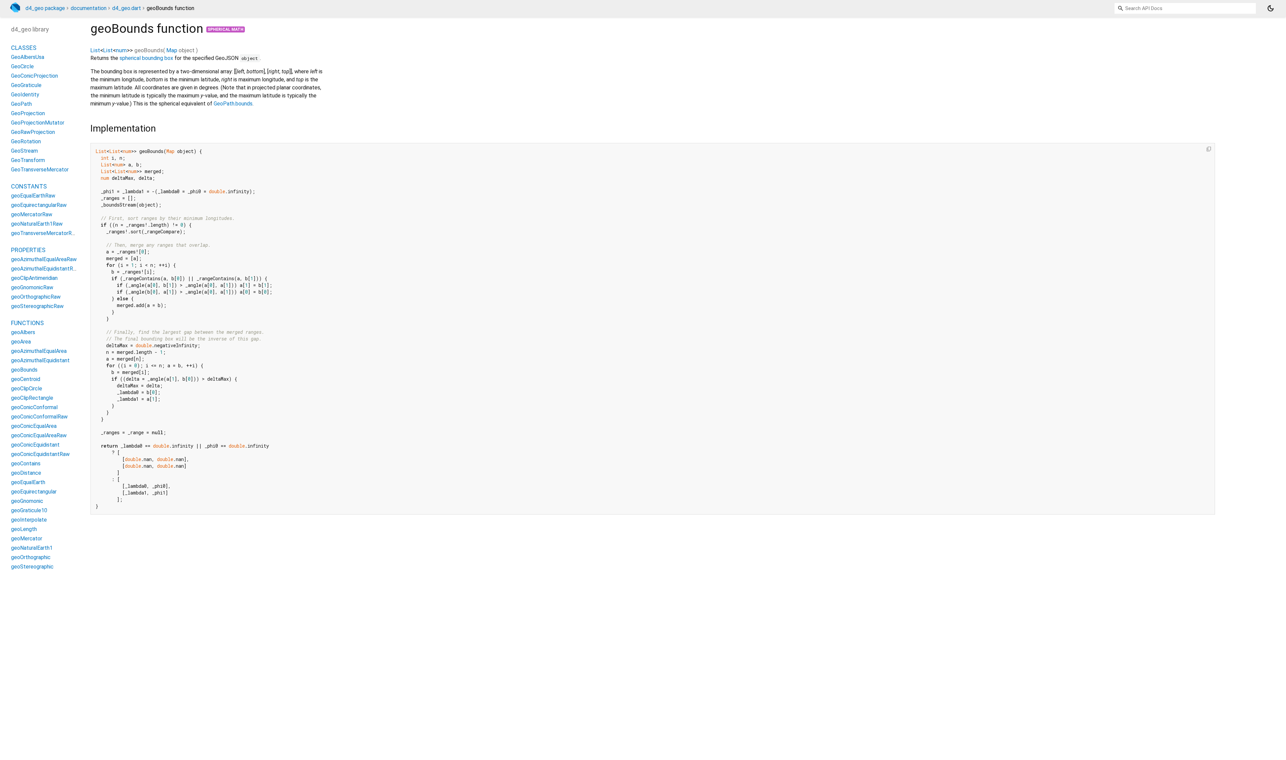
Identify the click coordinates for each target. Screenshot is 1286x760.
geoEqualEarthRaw (33, 196)
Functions (27, 322)
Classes (24, 47)
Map (171, 50)
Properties (28, 249)
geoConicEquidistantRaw (40, 454)
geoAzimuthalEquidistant (40, 360)
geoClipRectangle (32, 398)
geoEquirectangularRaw (39, 205)
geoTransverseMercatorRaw (44, 233)
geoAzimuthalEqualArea (39, 351)
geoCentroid (25, 379)
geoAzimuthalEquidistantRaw (45, 268)
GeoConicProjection (34, 76)
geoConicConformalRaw (39, 416)
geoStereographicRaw (37, 306)
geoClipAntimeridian (34, 278)
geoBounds (24, 370)
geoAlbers (23, 332)
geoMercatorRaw (31, 214)
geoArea (21, 341)
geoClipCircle (26, 388)
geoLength (24, 529)
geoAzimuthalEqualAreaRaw (44, 259)
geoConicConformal (34, 407)
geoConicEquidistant (35, 445)
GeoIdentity (25, 94)
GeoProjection (28, 113)
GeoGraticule (26, 85)
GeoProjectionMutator (37, 123)
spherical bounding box (146, 58)
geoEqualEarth (28, 482)
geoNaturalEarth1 (32, 548)
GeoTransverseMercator (40, 169)
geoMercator (26, 538)
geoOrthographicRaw (36, 297)
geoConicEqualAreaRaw (39, 435)
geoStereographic (32, 566)
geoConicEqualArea (34, 426)
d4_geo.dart (126, 8)
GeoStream (24, 151)
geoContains (26, 463)
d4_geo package (45, 8)
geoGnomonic (27, 501)
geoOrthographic (31, 557)
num (121, 50)
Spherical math (225, 29)
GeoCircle (22, 66)
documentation (88, 8)
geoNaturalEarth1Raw (37, 224)
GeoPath (21, 104)
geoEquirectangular (34, 491)
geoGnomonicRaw (32, 287)
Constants (29, 186)
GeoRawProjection (33, 132)
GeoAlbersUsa (27, 57)
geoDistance (26, 473)
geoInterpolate (29, 520)
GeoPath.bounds (233, 103)
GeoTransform (28, 160)
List (95, 50)
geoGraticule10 (29, 510)
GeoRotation (26, 141)
